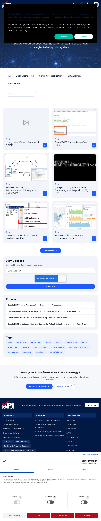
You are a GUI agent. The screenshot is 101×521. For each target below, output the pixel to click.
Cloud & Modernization (50, 76)
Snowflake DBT (57, 352)
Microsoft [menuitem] (71, 420)
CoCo (58, 342)
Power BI (25, 347)
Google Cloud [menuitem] (72, 437)
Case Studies (15, 83)
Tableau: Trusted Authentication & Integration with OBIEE (21, 190)
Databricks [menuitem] (71, 424)
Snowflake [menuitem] (71, 429)
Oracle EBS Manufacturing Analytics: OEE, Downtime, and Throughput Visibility (44, 311)
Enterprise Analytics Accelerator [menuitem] (48, 431)
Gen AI (84, 342)
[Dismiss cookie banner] (92, 9)
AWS (10, 342)
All (9, 76)
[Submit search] (28, 94)
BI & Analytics (74, 76)
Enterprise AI (71, 342)
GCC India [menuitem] (8, 441)
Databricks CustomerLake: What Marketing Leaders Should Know (38, 318)
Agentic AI (12, 347)
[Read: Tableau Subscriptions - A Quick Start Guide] (75, 216)
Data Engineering (25, 76)
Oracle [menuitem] (69, 441)
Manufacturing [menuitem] (22, 441)
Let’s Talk (91, 405)
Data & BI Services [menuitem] (10, 424)
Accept (64, 37)
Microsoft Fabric (57, 347)
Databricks (35, 342)
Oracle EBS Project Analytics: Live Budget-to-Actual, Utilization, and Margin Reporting (47, 324)
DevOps (48, 342)
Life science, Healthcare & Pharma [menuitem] (19, 451)
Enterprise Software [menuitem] (11, 433)
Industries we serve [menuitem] (11, 437)
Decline (84, 37)
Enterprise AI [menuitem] (8, 420)
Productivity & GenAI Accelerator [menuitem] (49, 436)
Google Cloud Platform (79, 347)
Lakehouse (41, 352)
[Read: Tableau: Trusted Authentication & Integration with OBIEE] (26, 167)
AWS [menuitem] (69, 433)
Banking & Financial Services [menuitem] (16, 446)
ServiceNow (13, 352)
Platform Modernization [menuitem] (13, 429)
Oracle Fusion (40, 347)
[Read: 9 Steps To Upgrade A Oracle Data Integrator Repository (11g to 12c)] (75, 167)
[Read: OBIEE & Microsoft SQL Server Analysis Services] (26, 216)
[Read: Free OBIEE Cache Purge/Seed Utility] (75, 122)
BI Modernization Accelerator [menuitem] (47, 420)
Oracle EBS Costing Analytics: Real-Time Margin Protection (35, 305)
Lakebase (27, 352)
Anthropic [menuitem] (71, 450)
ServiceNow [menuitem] (72, 446)
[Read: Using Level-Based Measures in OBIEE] (26, 122)
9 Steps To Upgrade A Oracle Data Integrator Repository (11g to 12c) (71, 190)
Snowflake (21, 342)
